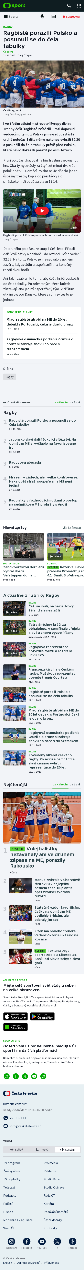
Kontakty (50, 1228)
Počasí (7, 1204)
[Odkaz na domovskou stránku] (20, 5)
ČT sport (8, 51)
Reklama (50, 1171)
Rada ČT (49, 1195)
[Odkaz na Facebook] (15, 1076)
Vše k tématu (72, 528)
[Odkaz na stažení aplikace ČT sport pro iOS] (15, 1016)
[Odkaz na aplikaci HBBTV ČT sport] (15, 1027)
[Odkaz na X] (25, 1076)
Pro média (51, 1163)
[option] (16, 1149)
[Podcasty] (42, 16)
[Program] (53, 16)
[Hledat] (69, 5)
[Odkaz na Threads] (43, 1076)
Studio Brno (52, 1179)
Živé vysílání (11, 1171)
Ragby (7, 27)
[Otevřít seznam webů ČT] (79, 5)
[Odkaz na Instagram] (6, 1076)
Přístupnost (51, 1263)
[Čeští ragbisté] (42, 84)
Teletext (9, 1187)
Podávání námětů (56, 1212)
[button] (42, 211)
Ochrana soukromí (28, 1263)
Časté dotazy (53, 1220)
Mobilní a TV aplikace (18, 1220)
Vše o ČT (9, 1228)
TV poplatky (11, 1179)
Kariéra (49, 1204)
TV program (11, 1163)
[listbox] (42, 1149)
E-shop (8, 1212)
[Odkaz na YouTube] (34, 1076)
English (7, 1263)
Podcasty (9, 1195)
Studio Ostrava (54, 1187)
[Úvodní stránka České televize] (20, 1093)
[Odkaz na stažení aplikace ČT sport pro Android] (42, 1016)
